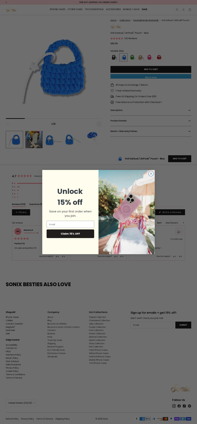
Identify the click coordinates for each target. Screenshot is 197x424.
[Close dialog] (151, 173)
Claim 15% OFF (70, 233)
